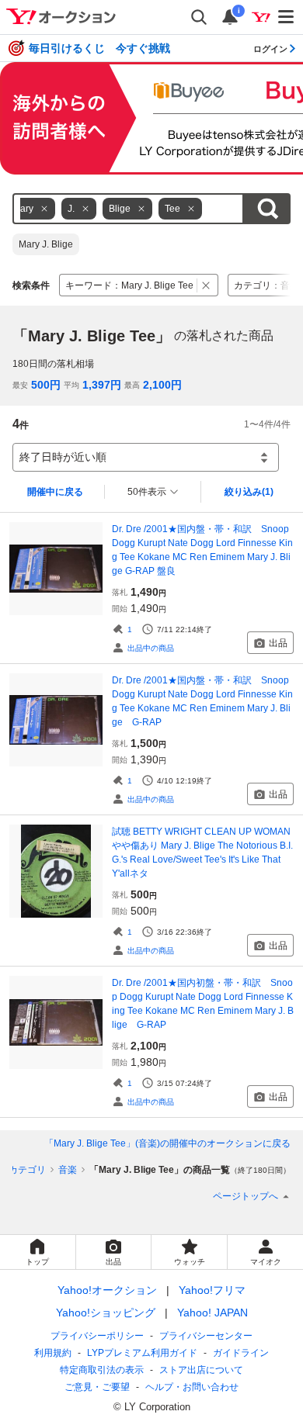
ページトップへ (245, 1196)
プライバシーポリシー (97, 1335)
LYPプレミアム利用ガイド (142, 1352)
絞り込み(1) (249, 491)
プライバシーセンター (205, 1335)
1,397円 (101, 385)
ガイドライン (241, 1352)
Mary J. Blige (46, 244)
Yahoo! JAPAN (212, 1312)
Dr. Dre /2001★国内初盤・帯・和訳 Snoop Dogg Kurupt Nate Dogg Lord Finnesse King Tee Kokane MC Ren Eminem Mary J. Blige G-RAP (203, 1003)
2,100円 (162, 385)
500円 (46, 385)
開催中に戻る (55, 491)
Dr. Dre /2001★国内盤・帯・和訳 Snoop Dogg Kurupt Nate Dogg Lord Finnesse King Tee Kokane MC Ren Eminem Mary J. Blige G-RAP (202, 701)
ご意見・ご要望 (97, 1387)
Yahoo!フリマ (212, 1290)
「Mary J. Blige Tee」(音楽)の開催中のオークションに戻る (167, 1143)
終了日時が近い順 (62, 457)
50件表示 (146, 491)
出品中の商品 (150, 648)
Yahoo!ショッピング (105, 1312)
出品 (278, 643)
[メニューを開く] (287, 17)
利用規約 (52, 1352)
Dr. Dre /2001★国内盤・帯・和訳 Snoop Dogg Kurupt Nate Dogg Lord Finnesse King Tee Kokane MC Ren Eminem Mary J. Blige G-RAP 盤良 (202, 550)
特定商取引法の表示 (102, 1369)
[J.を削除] (85, 209)
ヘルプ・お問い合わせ (192, 1387)
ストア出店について (201, 1369)
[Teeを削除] (191, 209)
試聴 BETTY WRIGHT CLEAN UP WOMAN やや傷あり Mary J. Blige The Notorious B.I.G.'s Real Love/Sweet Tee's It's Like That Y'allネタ (202, 852)
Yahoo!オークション (107, 1290)
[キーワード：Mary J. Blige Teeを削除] (206, 285)
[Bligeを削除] (141, 209)
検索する (267, 208)
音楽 (67, 1169)
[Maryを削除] (44, 209)
